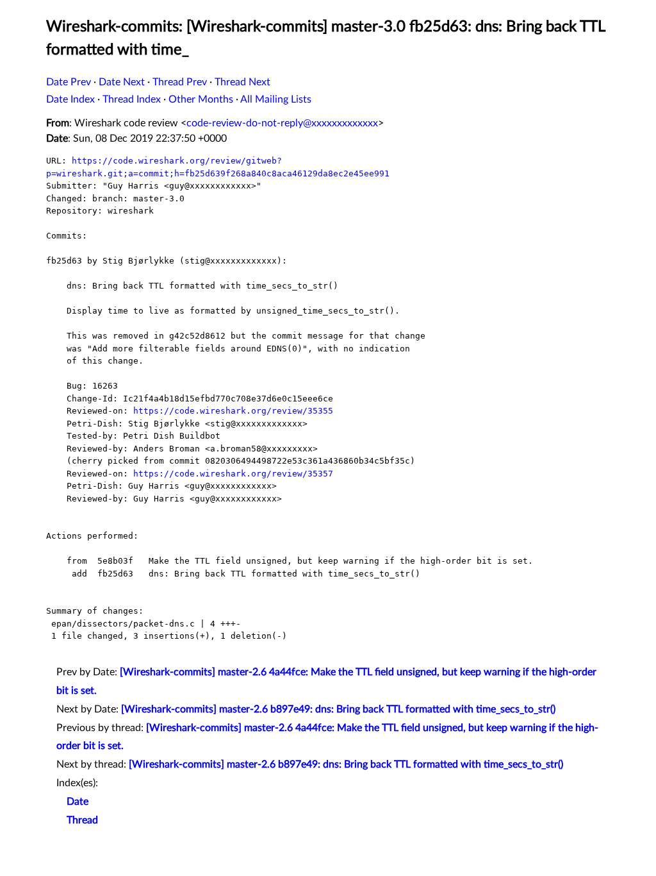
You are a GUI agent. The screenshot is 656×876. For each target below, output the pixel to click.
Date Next (122, 82)
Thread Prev (179, 82)
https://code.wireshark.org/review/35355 (233, 411)
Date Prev (68, 82)
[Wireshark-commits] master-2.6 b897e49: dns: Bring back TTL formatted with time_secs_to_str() (338, 709)
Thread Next (242, 82)
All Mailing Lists (275, 99)
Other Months (200, 99)
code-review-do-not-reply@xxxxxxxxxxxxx (282, 123)
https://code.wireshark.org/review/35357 (233, 473)
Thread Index (131, 99)
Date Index (70, 99)
